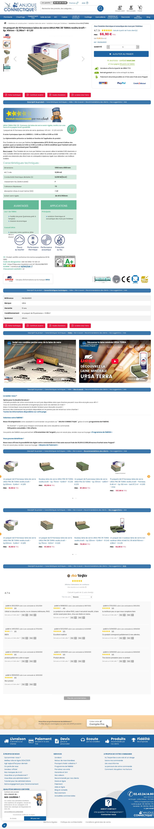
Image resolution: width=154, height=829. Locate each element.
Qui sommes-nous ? (12, 757)
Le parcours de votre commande (118, 766)
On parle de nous (11, 766)
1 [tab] (73, 498)
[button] (15, 59)
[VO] (116, 279)
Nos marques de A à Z (13, 772)
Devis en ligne (60, 781)
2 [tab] (76, 498)
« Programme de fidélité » (101, 432)
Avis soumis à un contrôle (76, 587)
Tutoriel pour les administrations (17, 781)
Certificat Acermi (36, 95)
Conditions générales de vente (98, 822)
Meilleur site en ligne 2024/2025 (17, 760)
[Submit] (100, 8)
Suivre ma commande (114, 760)
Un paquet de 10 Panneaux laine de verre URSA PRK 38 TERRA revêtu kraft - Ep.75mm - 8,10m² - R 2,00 (55, 540)
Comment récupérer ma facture (118, 769)
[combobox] (72, 8)
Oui (24, 615)
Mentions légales (50, 822)
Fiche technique (14, 95)
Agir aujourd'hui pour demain (16, 763)
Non (32, 615)
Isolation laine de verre (37, 23)
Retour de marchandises (65, 760)
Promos (72, 3)
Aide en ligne (60, 787)
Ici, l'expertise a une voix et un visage (120, 757)
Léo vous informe (112, 763)
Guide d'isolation (58, 95)
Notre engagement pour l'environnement (21, 784)
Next (148, 476)
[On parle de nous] (101, 279)
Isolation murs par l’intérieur (57, 23)
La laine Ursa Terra (82, 95)
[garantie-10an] (144, 279)
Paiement (59, 784)
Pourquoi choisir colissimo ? (66, 763)
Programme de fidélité (64, 766)
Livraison (58, 757)
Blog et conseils (61, 790)
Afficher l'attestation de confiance (77, 584)
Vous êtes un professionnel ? (16, 775)
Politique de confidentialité (71, 822)
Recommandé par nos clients (67, 778)
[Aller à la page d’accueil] (5, 23)
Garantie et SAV (61, 772)
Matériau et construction (18, 23)
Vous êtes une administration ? (17, 778)
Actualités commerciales (65, 796)
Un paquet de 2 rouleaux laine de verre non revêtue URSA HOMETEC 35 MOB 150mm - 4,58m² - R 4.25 (127, 540)
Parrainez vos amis (62, 769)
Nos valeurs (59, 775)
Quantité (98, 47)
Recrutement (60, 793)
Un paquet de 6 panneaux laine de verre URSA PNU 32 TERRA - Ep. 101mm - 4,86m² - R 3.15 (91, 482)
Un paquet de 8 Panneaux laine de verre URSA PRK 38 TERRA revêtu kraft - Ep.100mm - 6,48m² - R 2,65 (19, 482)
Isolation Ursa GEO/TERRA (79, 23)
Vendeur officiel (10, 769)
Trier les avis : (66, 597)
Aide (84, 3)
